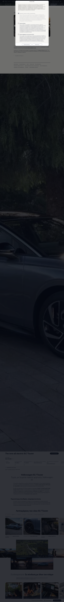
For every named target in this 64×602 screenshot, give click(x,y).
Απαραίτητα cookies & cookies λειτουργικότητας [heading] (27, 13)
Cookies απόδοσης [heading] (22, 23)
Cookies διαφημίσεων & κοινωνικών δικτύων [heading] (27, 34)
